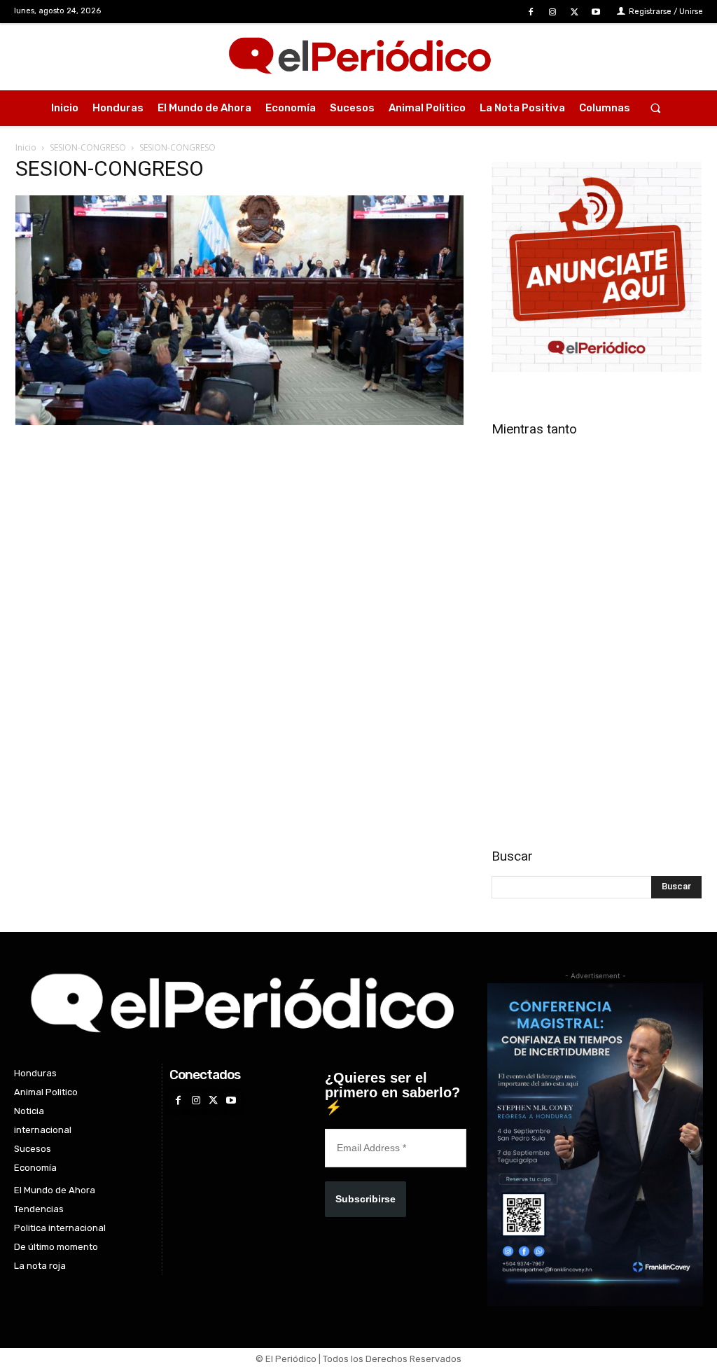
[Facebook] (530, 12)
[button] (655, 108)
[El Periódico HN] (358, 57)
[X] (574, 12)
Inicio (25, 147)
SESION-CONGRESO (88, 147)
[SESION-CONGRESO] (239, 421)
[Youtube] (596, 12)
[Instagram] (552, 12)
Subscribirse (365, 1198)
